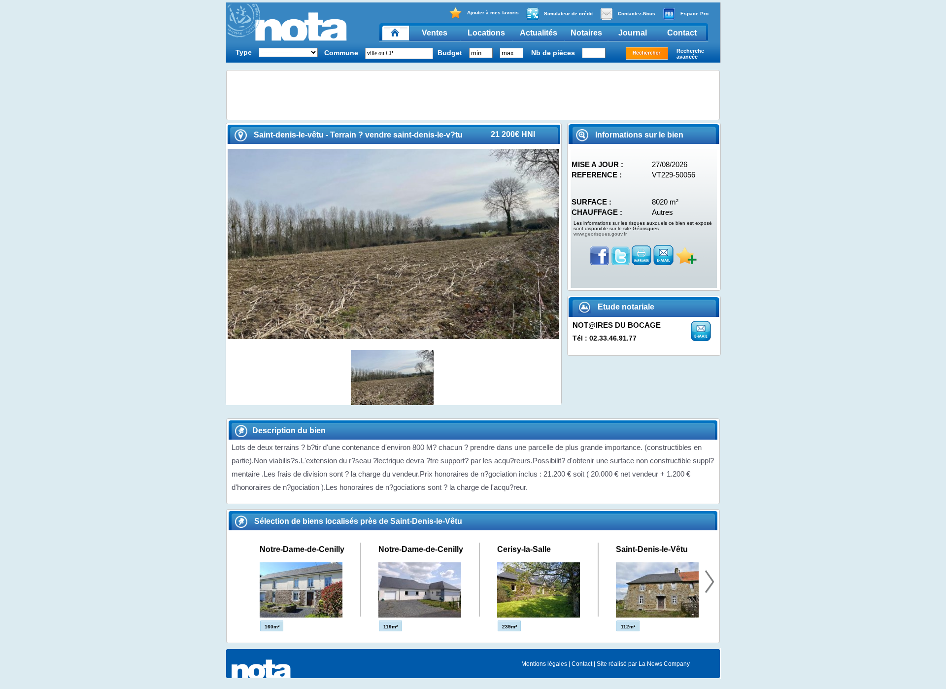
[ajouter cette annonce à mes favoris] (686, 262)
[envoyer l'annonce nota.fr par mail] (663, 262)
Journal (632, 33)
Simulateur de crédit (568, 13)
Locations (486, 33)
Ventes (434, 33)
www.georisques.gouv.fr (600, 234)
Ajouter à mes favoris (493, 12)
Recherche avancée (690, 54)
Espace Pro (694, 13)
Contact (682, 33)
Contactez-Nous (636, 13)
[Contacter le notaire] (701, 338)
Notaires (586, 33)
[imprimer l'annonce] (641, 262)
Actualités (538, 33)
